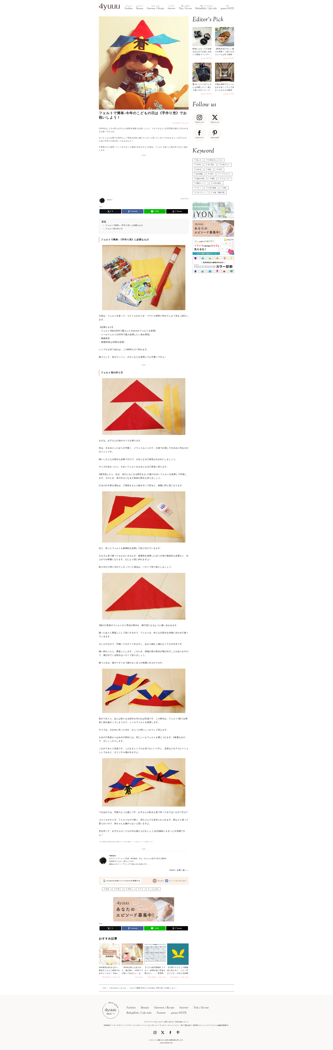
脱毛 (225, 188)
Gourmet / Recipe (164, 1008)
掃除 (213, 179)
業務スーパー (201, 183)
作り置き (211, 165)
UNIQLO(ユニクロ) (215, 160)
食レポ (198, 160)
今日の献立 (217, 183)
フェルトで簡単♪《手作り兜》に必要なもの (124, 225)
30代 (211, 174)
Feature (161, 1013)
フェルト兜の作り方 (114, 229)
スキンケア (226, 179)
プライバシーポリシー (135, 1025)
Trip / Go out (201, 1008)
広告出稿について (181, 1022)
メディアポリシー (118, 1025)
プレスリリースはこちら (153, 1022)
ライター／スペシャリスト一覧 (171, 1025)
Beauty (145, 1008)
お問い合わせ (169, 1022)
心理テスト (225, 165)
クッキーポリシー (151, 1025)
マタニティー (201, 192)
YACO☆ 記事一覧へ (178, 870)
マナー (198, 188)
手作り (130, 889)
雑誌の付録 (200, 179)
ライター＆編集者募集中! (219, 1025)
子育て (118, 889)
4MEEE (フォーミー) (200, 1025)
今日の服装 (212, 188)
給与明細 (199, 174)
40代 (220, 169)
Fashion (131, 1008)
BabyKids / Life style (139, 1013)
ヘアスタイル (225, 174)
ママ (141, 889)
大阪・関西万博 (219, 192)
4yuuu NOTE (179, 1013)
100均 (198, 165)
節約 (209, 169)
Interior (184, 1008)
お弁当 (198, 169)
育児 (107, 889)
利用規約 (107, 1025)
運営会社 (187, 1025)
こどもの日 (154, 889)
